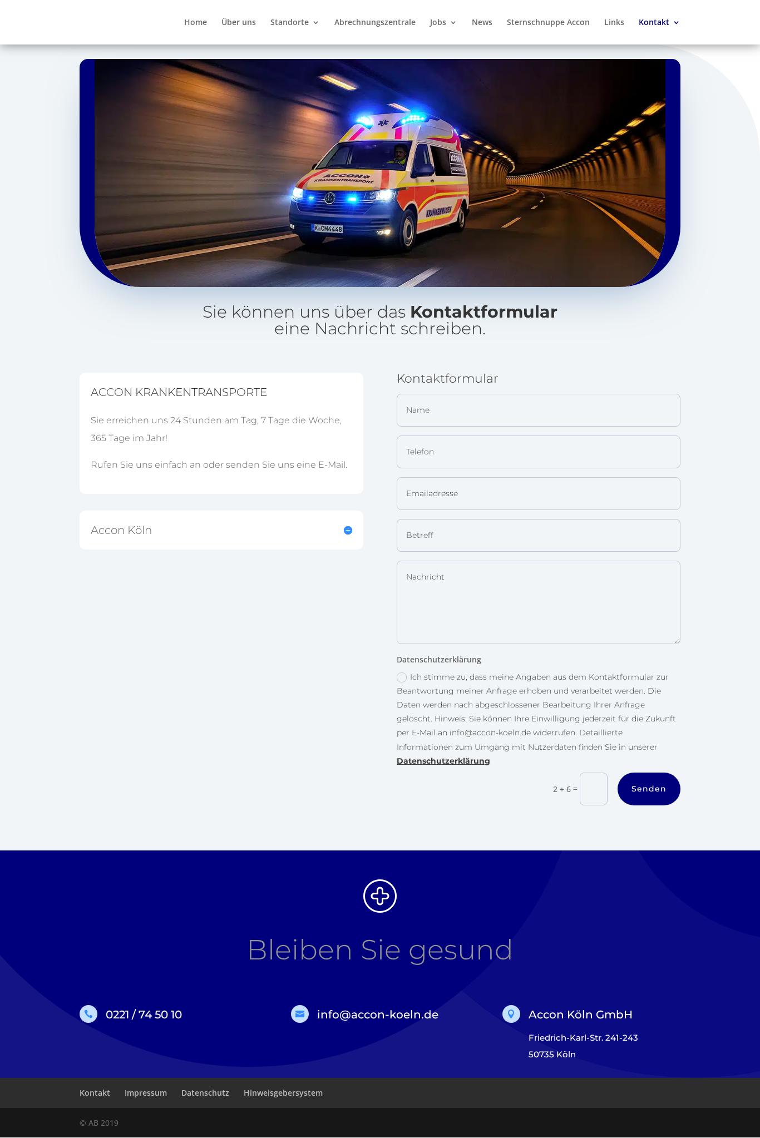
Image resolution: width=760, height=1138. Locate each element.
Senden (649, 789)
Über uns (238, 22)
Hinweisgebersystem (283, 1092)
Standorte (289, 22)
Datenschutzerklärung (443, 761)
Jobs (438, 22)
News (482, 22)
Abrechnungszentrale (375, 22)
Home (195, 22)
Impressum (146, 1092)
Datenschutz (205, 1092)
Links (614, 22)
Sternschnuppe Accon (548, 22)
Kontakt (654, 22)
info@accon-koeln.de (377, 1014)
